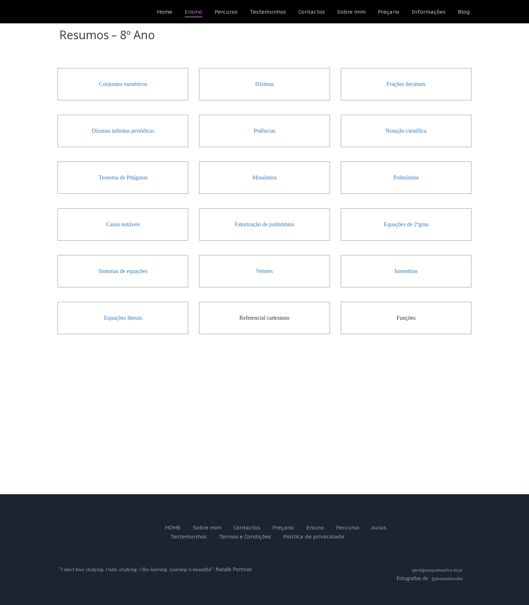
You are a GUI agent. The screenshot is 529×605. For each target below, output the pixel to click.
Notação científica (405, 131)
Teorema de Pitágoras (123, 177)
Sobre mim (351, 11)
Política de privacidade (313, 536)
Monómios (264, 177)
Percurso (226, 11)
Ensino (193, 11)
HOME (173, 527)
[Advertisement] (264, 441)
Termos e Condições (245, 536)
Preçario (388, 11)
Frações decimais (405, 84)
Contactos (311, 11)
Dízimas (264, 84)
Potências (264, 131)
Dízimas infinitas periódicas (123, 131)
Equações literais (123, 318)
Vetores (264, 271)
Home (164, 11)
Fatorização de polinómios (264, 224)
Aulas (378, 527)
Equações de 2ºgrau (406, 224)
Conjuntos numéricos (123, 84)
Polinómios (406, 177)
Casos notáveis (123, 224)
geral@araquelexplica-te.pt (437, 570)
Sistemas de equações (123, 271)
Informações (429, 11)
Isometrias (405, 271)
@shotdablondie (446, 579)
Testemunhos (268, 11)
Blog (464, 11)
